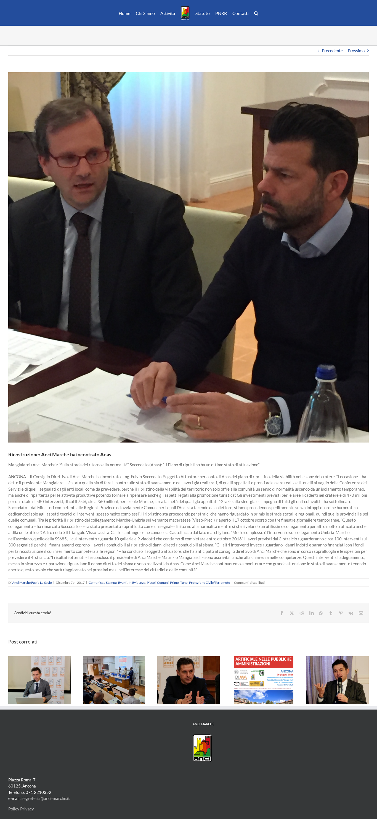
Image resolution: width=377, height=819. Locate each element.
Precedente (332, 50)
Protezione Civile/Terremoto (209, 582)
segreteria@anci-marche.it (46, 798)
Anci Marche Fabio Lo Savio (32, 582)
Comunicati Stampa (103, 582)
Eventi (122, 582)
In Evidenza (137, 582)
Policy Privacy (21, 808)
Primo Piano (179, 582)
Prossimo (356, 50)
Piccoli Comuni (158, 582)
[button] (253, 13)
